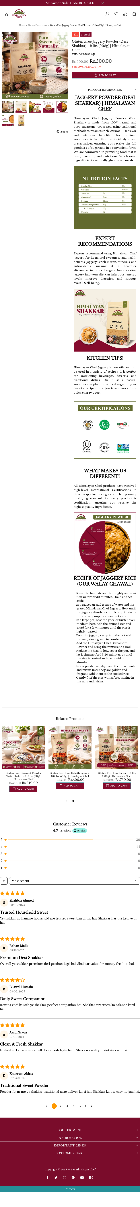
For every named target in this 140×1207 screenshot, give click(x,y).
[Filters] (4, 881)
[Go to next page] (93, 1106)
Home (22, 25)
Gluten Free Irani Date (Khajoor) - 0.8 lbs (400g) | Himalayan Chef (70, 774)
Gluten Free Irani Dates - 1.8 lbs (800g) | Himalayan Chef (117, 774)
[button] (70, 840)
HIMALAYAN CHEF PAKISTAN (19, 13)
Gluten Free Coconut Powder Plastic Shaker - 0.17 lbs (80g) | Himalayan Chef (23, 776)
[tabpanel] (23, 762)
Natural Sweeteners (37, 25)
